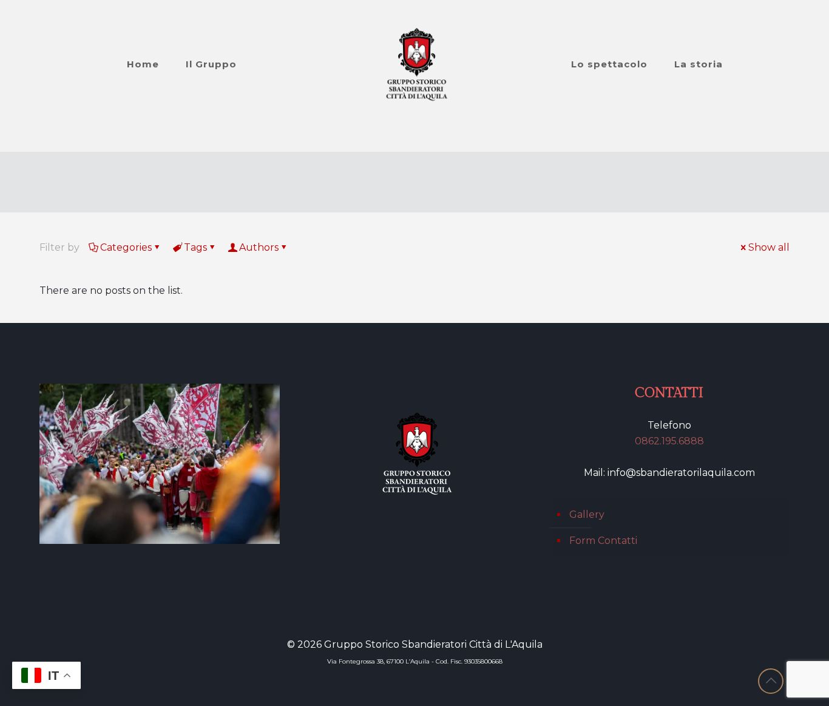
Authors (259, 247)
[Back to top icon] (770, 681)
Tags (195, 247)
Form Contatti (603, 540)
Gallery (586, 514)
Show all (769, 247)
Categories (126, 247)
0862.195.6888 (669, 441)
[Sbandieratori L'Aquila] (415, 64)
